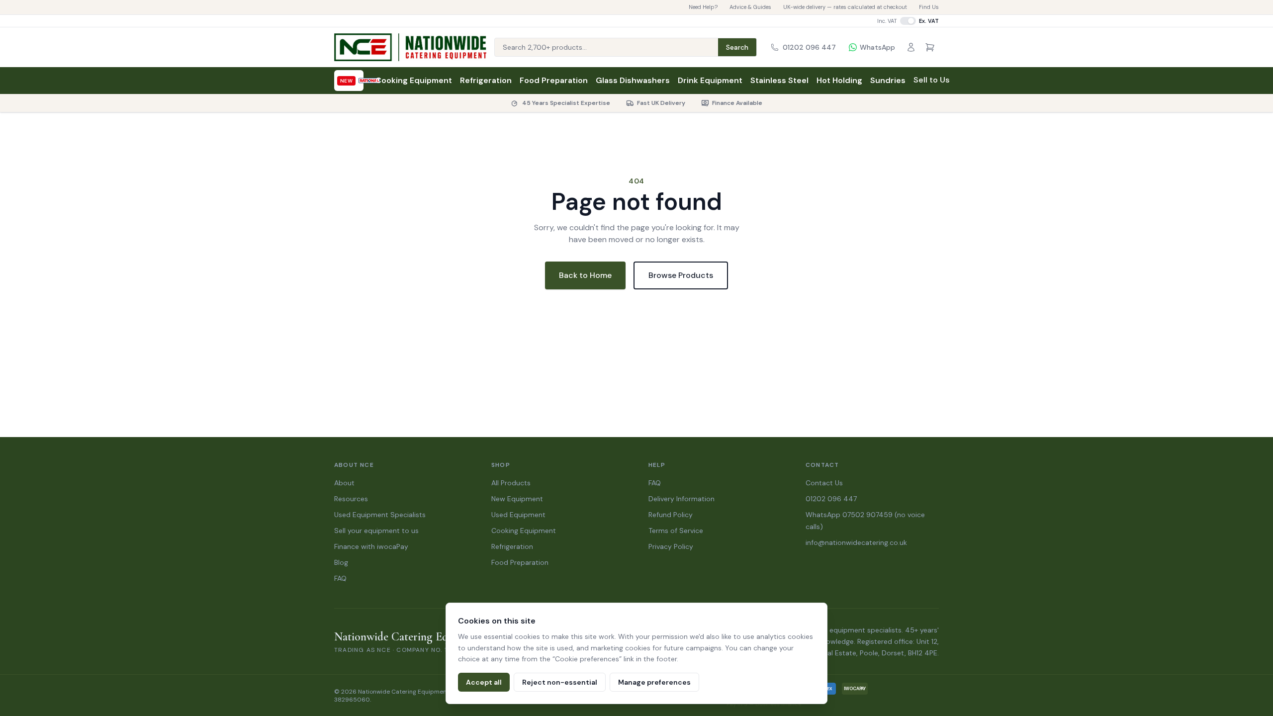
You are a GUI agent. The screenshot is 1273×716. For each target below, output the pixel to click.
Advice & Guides (750, 6)
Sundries (888, 80)
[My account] (911, 47)
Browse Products (680, 275)
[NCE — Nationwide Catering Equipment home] (410, 47)
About (344, 482)
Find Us (929, 6)
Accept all (484, 682)
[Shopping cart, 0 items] (930, 47)
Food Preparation (554, 80)
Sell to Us (931, 80)
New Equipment (517, 498)
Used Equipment (518, 514)
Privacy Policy (670, 546)
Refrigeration (486, 80)
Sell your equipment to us (376, 530)
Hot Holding (839, 80)
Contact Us (824, 482)
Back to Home (585, 275)
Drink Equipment (710, 80)
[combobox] (606, 47)
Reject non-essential (559, 682)
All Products (511, 482)
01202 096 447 (831, 498)
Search (737, 47)
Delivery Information (681, 498)
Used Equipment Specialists (380, 514)
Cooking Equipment (413, 80)
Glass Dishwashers (633, 80)
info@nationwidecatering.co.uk (856, 542)
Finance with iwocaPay (371, 546)
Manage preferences (654, 682)
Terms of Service (675, 530)
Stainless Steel (779, 80)
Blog (341, 562)
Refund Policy (670, 514)
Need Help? (703, 6)
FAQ (340, 578)
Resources (351, 498)
